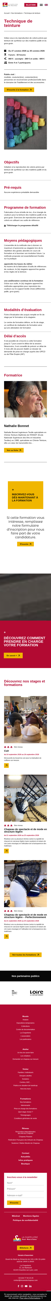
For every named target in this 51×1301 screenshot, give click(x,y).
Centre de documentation (25, 1029)
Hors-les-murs (25, 1089)
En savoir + (12, 655)
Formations (25, 1099)
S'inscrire (24, 544)
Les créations (25, 1056)
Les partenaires (25, 1039)
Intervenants (25, 1105)
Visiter (25, 1069)
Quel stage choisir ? (25, 1112)
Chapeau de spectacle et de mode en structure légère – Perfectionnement (25, 916)
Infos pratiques (25, 1160)
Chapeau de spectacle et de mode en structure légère (25, 830)
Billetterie (31, 5)
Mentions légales (31, 1216)
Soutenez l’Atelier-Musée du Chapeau (25, 1143)
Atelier (26, 1049)
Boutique (25, 1164)
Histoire (25, 1020)
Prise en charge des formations (25, 1108)
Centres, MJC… (25, 1082)
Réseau (25, 1128)
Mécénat (16, 1216)
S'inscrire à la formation (18, 90)
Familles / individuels (25, 1072)
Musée (25, 1016)
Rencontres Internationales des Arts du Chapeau (25, 1132)
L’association (25, 1036)
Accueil (7, 13)
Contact (25, 1153)
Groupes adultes (25, 1076)
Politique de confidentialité (25, 1220)
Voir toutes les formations (24, 955)
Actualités (25, 1157)
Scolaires (25, 1079)
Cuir (6, 750)
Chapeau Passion (25, 1136)
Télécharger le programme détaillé (22, 225)
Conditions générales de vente (25, 1118)
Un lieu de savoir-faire (25, 1052)
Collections (25, 1026)
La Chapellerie (25, 1033)
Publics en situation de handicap (25, 1085)
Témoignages (25, 1115)
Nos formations (16, 13)
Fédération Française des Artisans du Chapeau (25, 1140)
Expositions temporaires (25, 1023)
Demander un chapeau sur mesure (25, 1059)
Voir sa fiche (12, 450)
